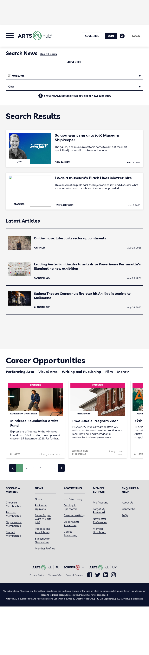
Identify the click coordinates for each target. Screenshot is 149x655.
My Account (100, 502)
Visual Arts (47, 371)
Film (109, 371)
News (38, 499)
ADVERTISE (92, 35)
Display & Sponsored (70, 507)
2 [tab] (26, 468)
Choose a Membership (13, 504)
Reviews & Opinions (41, 507)
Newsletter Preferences (100, 520)
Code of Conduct (74, 575)
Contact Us (128, 509)
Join (111, 35)
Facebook (89, 574)
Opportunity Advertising (71, 523)
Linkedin (105, 574)
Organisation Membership (14, 524)
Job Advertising (73, 499)
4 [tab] (40, 468)
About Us (127, 502)
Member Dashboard (99, 530)
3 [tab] (33, 468)
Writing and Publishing (81, 371)
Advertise (74, 62)
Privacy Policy (36, 575)
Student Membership (13, 533)
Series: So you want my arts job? (43, 519)
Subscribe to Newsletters (42, 540)
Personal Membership (13, 514)
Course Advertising (70, 533)
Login (136, 35)
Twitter (97, 575)
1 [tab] (19, 468)
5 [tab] (47, 468)
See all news (48, 54)
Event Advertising (74, 515)
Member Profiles (45, 548)
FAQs (125, 515)
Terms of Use (55, 575)
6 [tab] (54, 468)
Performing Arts (20, 371)
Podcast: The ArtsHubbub (42, 530)
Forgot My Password (99, 510)
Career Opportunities (45, 360)
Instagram (113, 574)
